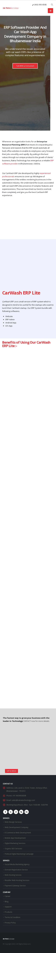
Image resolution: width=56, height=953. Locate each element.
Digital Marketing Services (15, 843)
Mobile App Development (15, 838)
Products (8, 912)
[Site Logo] (11, 8)
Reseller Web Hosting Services (17, 880)
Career (7, 896)
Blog (6, 901)
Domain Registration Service (16, 869)
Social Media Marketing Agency (17, 864)
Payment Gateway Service (15, 885)
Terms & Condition (12, 917)
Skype (21, 812)
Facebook (5, 812)
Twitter (10, 812)
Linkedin (26, 812)
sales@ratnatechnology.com (23, 800)
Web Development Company (16, 827)
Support (8, 906)
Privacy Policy (10, 922)
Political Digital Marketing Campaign (19, 854)
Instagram (16, 812)
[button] (52, 4)
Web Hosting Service (13, 875)
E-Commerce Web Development (18, 832)
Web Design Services (13, 822)
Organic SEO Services (13, 848)
